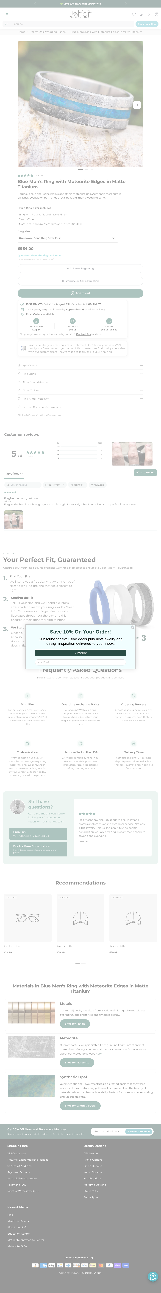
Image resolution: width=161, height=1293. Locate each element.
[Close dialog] (132, 627)
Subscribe (80, 653)
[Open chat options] (153, 1277)
